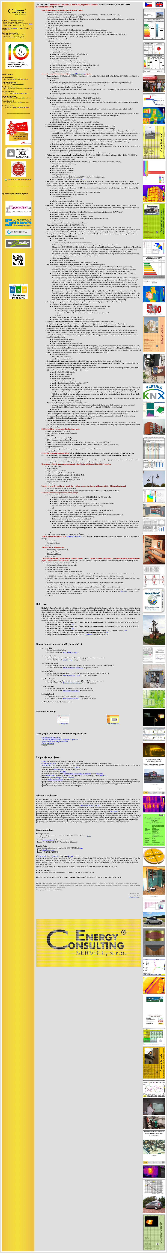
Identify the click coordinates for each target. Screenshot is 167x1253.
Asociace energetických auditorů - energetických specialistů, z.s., (61, 739)
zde (78, 179)
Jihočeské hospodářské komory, (51, 737)
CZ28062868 (55, 856)
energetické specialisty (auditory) (91, 805)
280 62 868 (42, 856)
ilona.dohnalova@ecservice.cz (22, 98)
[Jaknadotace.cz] (18, 235)
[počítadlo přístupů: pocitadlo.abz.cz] (134, 897)
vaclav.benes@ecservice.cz (21, 102)
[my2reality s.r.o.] (18, 248)
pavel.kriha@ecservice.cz (20, 79)
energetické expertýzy (77, 74)
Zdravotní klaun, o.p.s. (48, 765)
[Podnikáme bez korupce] (18, 159)
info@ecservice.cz (12, 28)
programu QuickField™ (75, 536)
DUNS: (70, 856)
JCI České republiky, (47, 744)
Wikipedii (59, 778)
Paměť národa (50, 775)
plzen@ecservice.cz (48, 850)
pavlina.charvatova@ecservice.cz (22, 88)
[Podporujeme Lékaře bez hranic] (18, 144)
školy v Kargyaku (58, 769)
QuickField (124, 591)
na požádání (88, 635)
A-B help (62, 771)
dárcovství (77, 767)
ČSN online (113, 811)
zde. (83, 179)
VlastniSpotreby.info (112, 724)
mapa (30, 23)
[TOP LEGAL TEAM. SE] (18, 215)
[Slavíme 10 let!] (18, 68)
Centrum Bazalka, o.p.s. (48, 763)
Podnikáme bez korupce (55, 780)
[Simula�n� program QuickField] (154, 315)
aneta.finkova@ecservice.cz (21, 93)
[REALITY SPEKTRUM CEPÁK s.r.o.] (18, 225)
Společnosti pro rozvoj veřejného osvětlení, (54, 742)
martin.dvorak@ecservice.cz (21, 107)
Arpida (43, 761)
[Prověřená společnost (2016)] (18, 176)
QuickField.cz (63, 724)
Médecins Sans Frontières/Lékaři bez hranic (77, 774)
